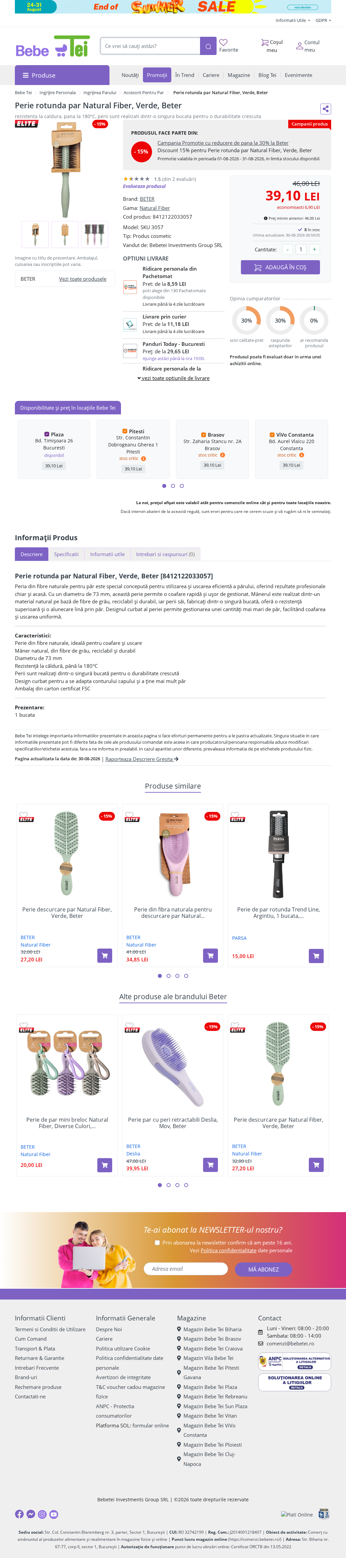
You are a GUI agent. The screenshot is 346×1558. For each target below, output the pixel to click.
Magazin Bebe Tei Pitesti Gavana (211, 1372)
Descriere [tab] (32, 554)
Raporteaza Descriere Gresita (139, 759)
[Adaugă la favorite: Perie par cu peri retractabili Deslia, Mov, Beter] (129, 1025)
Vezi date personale (241, 1250)
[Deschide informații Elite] (26, 819)
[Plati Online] (297, 1514)
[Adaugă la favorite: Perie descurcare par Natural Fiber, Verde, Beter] (24, 815)
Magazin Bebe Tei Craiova (213, 1348)
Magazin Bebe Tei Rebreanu (215, 1396)
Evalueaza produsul (144, 186)
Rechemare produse (38, 1387)
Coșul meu (275, 45)
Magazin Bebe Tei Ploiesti (212, 1444)
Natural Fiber (155, 207)
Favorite (228, 49)
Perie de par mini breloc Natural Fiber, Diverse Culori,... (67, 1123)
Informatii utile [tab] (107, 554)
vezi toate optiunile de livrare (175, 378)
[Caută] (208, 46)
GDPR (322, 20)
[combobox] (150, 46)
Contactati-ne (30, 1396)
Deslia (133, 1153)
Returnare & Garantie (39, 1358)
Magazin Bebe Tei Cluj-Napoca (209, 1459)
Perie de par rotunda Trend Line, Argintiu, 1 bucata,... (278, 912)
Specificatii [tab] (66, 554)
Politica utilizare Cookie (123, 1348)
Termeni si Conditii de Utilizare (50, 1329)
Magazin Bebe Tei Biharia (212, 1329)
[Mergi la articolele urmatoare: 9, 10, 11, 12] (181, 486)
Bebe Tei (23, 92)
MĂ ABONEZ (263, 1269)
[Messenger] (30, 1514)
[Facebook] (19, 1514)
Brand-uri (26, 1377)
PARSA (239, 938)
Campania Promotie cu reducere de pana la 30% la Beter (223, 142)
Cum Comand (31, 1338)
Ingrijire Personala (58, 92)
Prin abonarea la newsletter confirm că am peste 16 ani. (227, 1242)
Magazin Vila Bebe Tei (208, 1358)
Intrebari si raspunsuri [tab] (165, 554)
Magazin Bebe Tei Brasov (212, 1338)
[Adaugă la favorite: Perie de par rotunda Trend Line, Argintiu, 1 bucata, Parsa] (235, 815)
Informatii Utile (291, 20)
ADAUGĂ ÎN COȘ (285, 267)
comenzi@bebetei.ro (290, 1343)
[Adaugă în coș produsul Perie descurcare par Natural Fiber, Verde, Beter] (104, 956)
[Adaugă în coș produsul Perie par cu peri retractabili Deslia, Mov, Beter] (210, 1165)
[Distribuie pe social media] (325, 109)
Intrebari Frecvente (37, 1367)
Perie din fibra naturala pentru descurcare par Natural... (173, 912)
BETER (147, 198)
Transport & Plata (35, 1348)
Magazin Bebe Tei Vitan (210, 1415)
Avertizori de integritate (123, 1377)
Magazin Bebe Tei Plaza (210, 1387)
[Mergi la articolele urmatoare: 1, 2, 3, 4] (164, 486)
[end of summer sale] (173, 6)
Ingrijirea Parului (99, 92)
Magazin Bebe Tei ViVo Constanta (209, 1430)
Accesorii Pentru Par (144, 92)
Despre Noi (109, 1329)
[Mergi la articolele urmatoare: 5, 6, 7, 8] (173, 486)
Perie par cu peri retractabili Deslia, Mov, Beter (173, 1123)
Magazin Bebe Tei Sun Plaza (215, 1406)
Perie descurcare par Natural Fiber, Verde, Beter (67, 912)
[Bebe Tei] (53, 46)
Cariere (104, 1338)
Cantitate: (266, 249)
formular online (150, 1425)
